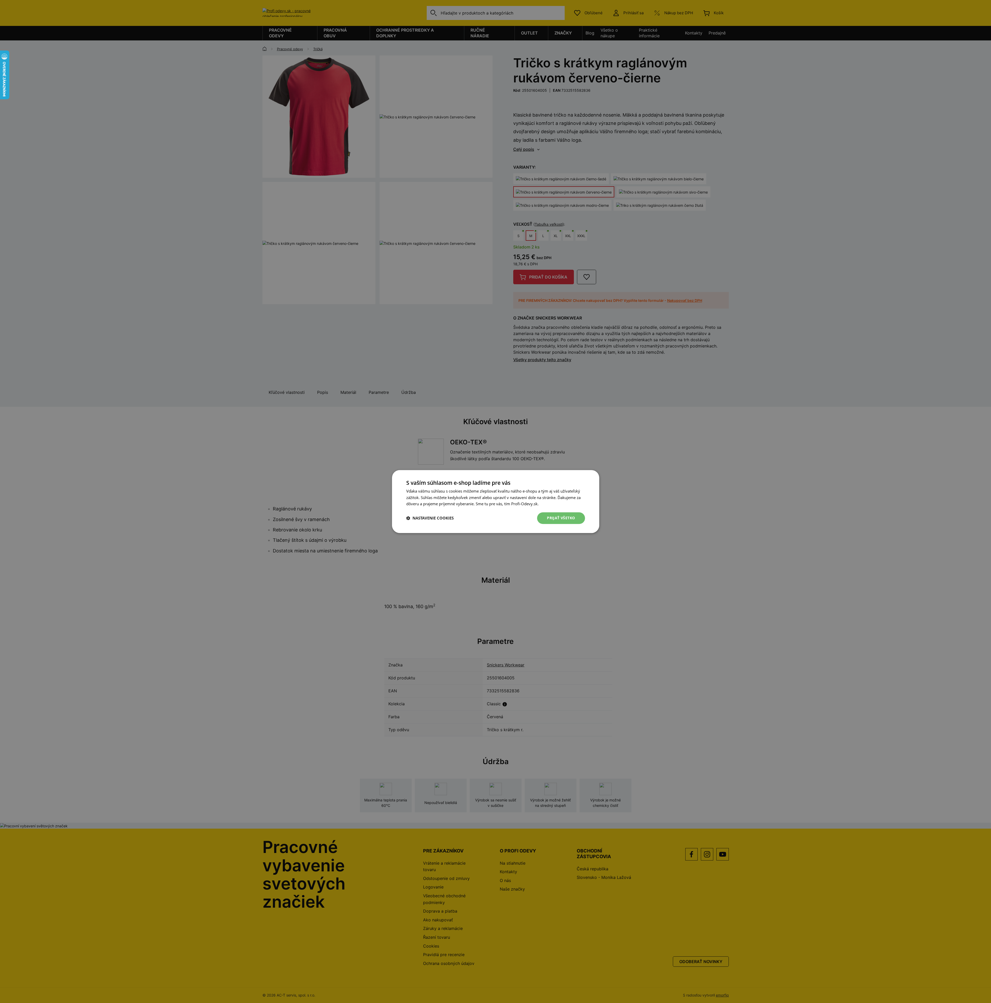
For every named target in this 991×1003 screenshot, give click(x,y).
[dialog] (495, 501)
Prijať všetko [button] (561, 517)
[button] (430, 518)
